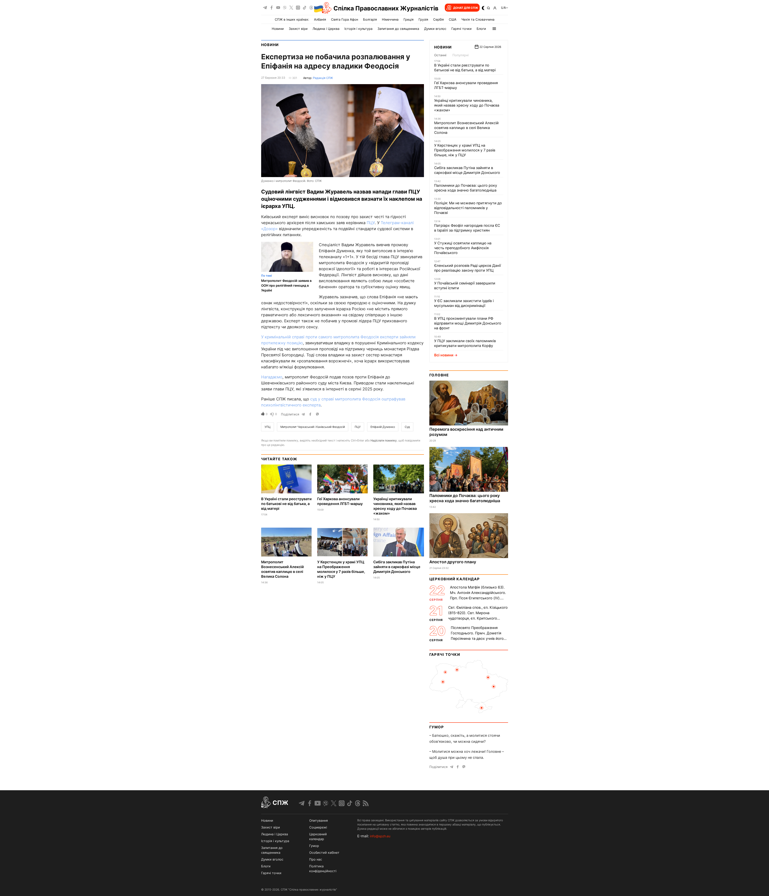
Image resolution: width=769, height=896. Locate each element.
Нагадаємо (271, 377)
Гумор (436, 727)
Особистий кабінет (324, 853)
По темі (266, 275)
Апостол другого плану (452, 561)
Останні (440, 55)
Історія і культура (358, 29)
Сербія (438, 19)
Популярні (460, 55)
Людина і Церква (326, 29)
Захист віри (298, 29)
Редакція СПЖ (323, 78)
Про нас (315, 859)
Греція (409, 19)
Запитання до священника (398, 29)
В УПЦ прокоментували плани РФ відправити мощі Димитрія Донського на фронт (467, 323)
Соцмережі (318, 827)
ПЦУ (371, 222)
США (452, 19)
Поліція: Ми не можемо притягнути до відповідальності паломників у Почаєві (468, 208)
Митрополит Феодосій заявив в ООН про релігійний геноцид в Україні (286, 285)
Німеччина (390, 19)
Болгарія (370, 19)
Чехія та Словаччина (477, 19)
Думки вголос (435, 29)
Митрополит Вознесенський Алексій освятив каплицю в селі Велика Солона (466, 128)
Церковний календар (454, 579)
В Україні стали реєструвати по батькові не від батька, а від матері (286, 504)
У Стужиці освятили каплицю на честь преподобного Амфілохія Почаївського (462, 248)
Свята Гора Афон (344, 19)
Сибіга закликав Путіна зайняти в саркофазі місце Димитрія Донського (396, 567)
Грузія (423, 19)
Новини (278, 29)
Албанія (320, 19)
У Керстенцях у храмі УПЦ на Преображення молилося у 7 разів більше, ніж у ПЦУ (464, 150)
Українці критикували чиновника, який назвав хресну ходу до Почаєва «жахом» (466, 105)
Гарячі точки (461, 29)
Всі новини (443, 355)
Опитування (318, 820)
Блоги (481, 29)
